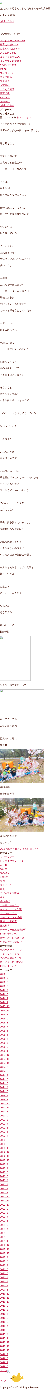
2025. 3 (4, 1043)
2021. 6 (4, 1221)
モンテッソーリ (8, 856)
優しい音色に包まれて (12, 962)
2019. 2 (4, 1334)
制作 (2, 881)
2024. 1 (4, 1099)
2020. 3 (4, 1281)
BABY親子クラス (9, 933)
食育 (2, 897)
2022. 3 (4, 1184)
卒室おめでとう (30, 848)
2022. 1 (4, 1192)
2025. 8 (4, 1022)
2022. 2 (4, 1188)
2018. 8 (4, 1358)
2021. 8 (4, 1213)
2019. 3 (4, 1330)
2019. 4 (4, 1326)
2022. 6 (4, 1172)
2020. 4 (4, 1277)
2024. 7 (4, 1075)
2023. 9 (4, 1115)
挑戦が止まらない (9, 966)
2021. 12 (5, 1196)
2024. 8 (4, 1071)
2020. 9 (4, 1257)
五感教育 (5, 925)
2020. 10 (5, 1253)
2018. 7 (4, 1362)
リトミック (6, 885)
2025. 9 (4, 1018)
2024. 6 (4, 1079)
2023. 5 (4, 1132)
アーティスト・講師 (11, 917)
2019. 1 (4, 1338)
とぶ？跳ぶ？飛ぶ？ (11, 848)
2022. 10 (5, 1160)
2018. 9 (4, 1354)
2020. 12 (5, 1245)
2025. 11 (4, 1010)
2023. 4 (4, 1136)
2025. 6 (4, 1031)
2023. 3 (4, 1140)
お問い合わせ (7, 21)
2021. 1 (4, 1241)
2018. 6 (4, 1366)
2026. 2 (4, 998)
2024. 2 (4, 1095)
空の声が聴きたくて (11, 958)
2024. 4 (4, 1087)
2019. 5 (4, 1322)
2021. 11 (4, 1200)
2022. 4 (4, 1180)
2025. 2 (4, 1047)
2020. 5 (4, 1273)
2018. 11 (4, 1346)
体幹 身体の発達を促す (13, 937)
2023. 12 (5, 1103)
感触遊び (5, 901)
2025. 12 (5, 1006)
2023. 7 (4, 1124)
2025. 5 (4, 1035)
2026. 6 (4, 982)
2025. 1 (4, 1051)
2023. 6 (4, 1128)
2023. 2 (4, 1144)
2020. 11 (4, 1249)
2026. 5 (4, 986)
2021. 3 (4, 1233)
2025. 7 (4, 1026)
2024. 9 (4, 1067)
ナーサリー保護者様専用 (13, 929)
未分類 (3, 865)
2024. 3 (4, 1091)
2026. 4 (4, 990)
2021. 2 (4, 1237)
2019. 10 (5, 1301)
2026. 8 (4, 974)
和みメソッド (24, 117)
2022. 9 (4, 1164)
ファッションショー (11, 954)
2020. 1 (4, 1289)
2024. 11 (4, 1059)
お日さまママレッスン (12, 861)
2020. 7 (4, 1265)
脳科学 (3, 869)
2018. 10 (5, 1350)
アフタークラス (8, 913)
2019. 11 (4, 1297)
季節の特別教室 (8, 921)
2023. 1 (4, 1148)
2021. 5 (4, 1225)
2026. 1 (4, 1002)
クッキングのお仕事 (11, 909)
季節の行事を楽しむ (11, 941)
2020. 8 (4, 1261)
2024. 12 (5, 1055)
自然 (2, 889)
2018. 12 (5, 1342)
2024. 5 (4, 1083)
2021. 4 (4, 1229)
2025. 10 (5, 1014)
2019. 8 (4, 1310)
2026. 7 (4, 978)
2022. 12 (5, 1152)
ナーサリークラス (9, 905)
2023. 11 (4, 1107)
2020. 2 (4, 1285)
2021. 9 (4, 1209)
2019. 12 (5, 1293)
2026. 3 (4, 994)
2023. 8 (4, 1120)
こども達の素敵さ (9, 893)
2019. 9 (4, 1306)
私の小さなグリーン (11, 950)
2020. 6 (4, 1269)
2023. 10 (5, 1111)
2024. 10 (5, 1063)
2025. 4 (4, 1039)
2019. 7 (4, 1314)
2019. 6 (4, 1318)
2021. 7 (4, 1217)
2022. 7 (4, 1168)
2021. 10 (5, 1204)
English (4, 877)
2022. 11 (4, 1156)
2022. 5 (4, 1176)
